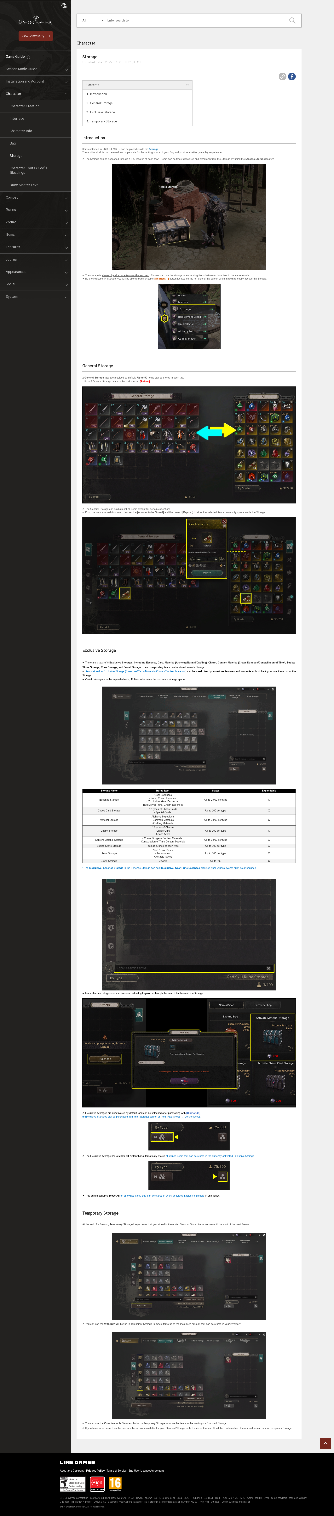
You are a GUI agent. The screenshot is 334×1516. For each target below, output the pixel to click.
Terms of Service (117, 1471)
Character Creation (24, 106)
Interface (17, 118)
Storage (16, 156)
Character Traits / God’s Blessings (28, 171)
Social (10, 284)
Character (13, 94)
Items (10, 235)
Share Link (282, 76)
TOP (325, 1443)
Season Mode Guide (21, 69)
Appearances (16, 272)
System (12, 297)
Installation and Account (25, 81)
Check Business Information (236, 1502)
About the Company (72, 1471)
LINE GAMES (77, 1462)
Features (13, 247)
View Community (33, 36)
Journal (12, 259)
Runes (11, 210)
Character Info (21, 131)
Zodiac (11, 222)
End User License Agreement (146, 1471)
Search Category (292, 20)
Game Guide (15, 57)
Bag (13, 143)
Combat (12, 197)
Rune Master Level (24, 185)
